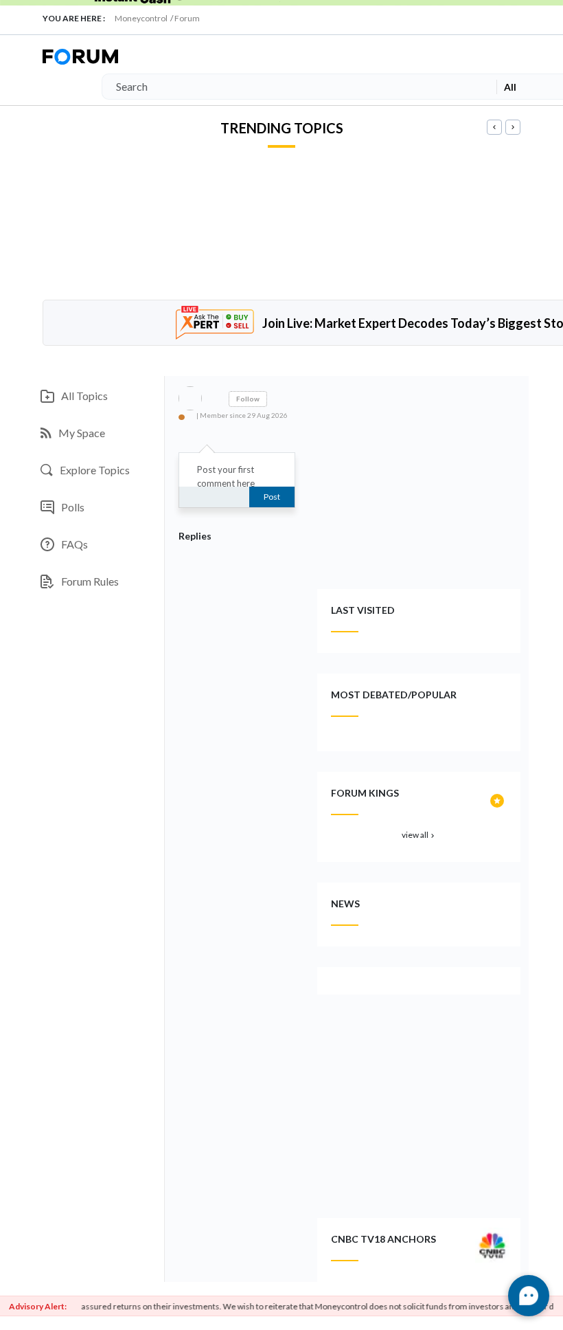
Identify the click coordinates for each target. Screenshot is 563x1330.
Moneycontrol (141, 18)
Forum (187, 18)
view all (419, 835)
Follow (248, 399)
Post (272, 496)
